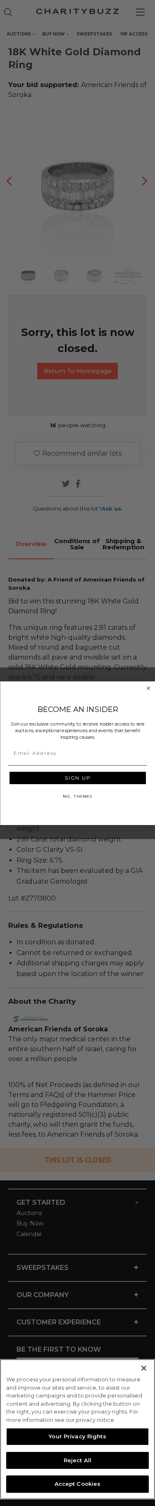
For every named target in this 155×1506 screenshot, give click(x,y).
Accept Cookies (78, 1483)
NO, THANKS (77, 796)
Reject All (77, 1460)
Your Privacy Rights (77, 1436)
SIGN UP (77, 777)
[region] (77, 1429)
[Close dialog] (148, 688)
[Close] (144, 1368)
